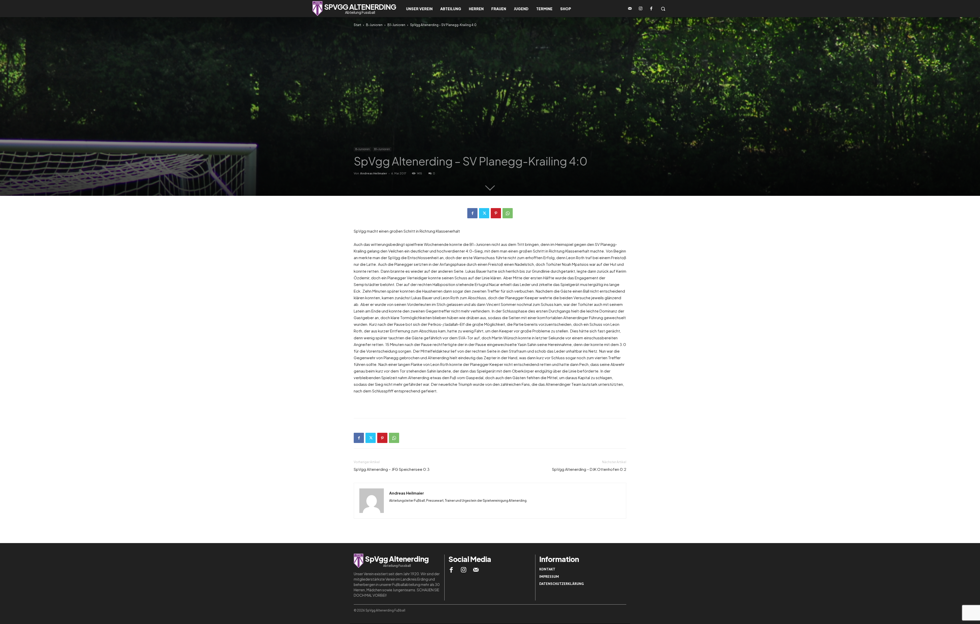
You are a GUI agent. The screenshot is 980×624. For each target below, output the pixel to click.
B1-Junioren (396, 25)
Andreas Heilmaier (373, 173)
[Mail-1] (630, 9)
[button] (663, 8)
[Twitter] (484, 213)
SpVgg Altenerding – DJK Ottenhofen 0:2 (589, 469)
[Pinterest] (496, 213)
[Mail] (476, 570)
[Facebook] (651, 9)
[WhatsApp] (508, 213)
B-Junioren (374, 25)
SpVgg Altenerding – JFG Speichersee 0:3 (392, 469)
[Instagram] (640, 9)
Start (357, 25)
